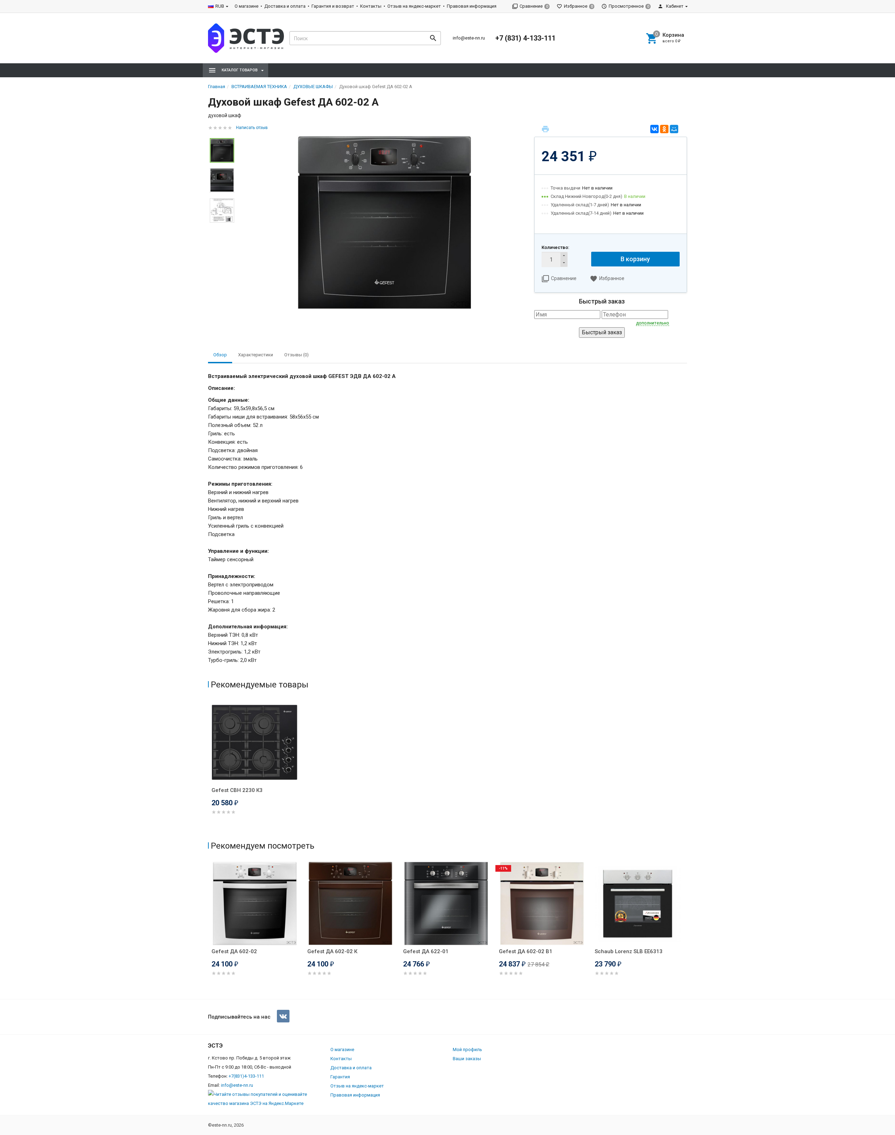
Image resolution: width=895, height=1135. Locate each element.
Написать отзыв (252, 127)
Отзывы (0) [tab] (296, 354)
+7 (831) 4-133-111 (525, 38)
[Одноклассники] (664, 129)
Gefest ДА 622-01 (426, 951)
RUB (219, 6)
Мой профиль (467, 1049)
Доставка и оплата (285, 6)
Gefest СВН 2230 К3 (237, 790)
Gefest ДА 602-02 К (332, 951)
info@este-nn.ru (469, 38)
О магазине (246, 6)
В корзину (635, 259)
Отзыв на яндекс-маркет (414, 6)
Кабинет (674, 6)
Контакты (370, 6)
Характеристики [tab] (255, 354)
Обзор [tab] (220, 354)
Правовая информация (471, 6)
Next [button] (685, 928)
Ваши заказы (467, 1058)
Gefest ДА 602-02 (234, 951)
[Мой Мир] (674, 129)
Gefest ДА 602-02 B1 (525, 951)
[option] (384, 222)
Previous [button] (210, 928)
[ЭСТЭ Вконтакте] (283, 1016)
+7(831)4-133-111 (246, 1076)
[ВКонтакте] (654, 129)
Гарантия (340, 1076)
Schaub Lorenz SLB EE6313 (629, 951)
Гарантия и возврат (333, 6)
